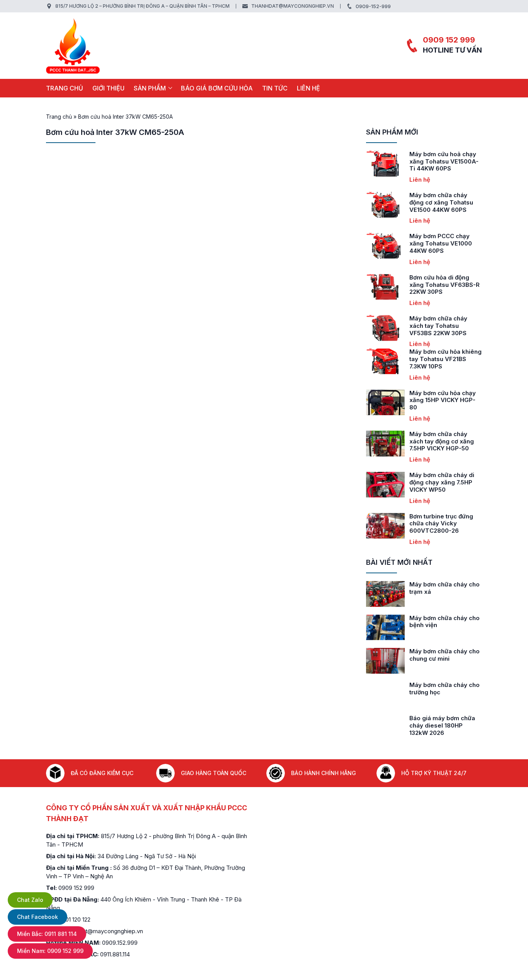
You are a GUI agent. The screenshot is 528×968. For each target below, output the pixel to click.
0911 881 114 (47, 934)
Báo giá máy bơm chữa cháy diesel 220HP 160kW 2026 (442, 692)
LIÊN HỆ (308, 88)
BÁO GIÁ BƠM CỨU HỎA (217, 88)
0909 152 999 (449, 39)
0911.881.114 (115, 954)
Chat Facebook (37, 916)
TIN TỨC (275, 88)
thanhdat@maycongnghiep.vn (292, 6)
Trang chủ (64, 88)
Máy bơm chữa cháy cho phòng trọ (444, 655)
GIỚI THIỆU (108, 88)
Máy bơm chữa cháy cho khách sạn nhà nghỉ (444, 588)
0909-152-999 (373, 6)
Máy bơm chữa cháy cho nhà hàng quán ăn (444, 621)
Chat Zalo (30, 899)
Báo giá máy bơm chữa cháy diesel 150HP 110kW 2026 (445, 725)
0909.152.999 (120, 942)
